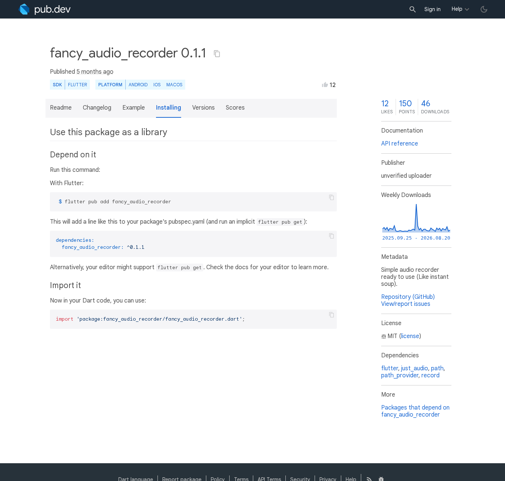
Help (457, 9)
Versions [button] (203, 107)
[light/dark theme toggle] (483, 9)
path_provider (399, 375)
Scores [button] (235, 107)
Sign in (432, 9)
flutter (389, 368)
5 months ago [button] (95, 72)
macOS (174, 84)
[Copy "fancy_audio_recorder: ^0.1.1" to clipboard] (217, 53)
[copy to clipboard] (331, 197)
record (430, 375)
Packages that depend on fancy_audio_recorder (415, 411)
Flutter (77, 84)
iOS (156, 84)
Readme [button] (61, 107)
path (437, 368)
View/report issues (405, 304)
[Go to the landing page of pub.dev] (44, 9)
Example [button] (133, 107)
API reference (399, 143)
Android (138, 84)
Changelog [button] (97, 107)
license (410, 336)
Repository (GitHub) (408, 297)
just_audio (414, 368)
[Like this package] (325, 84)
